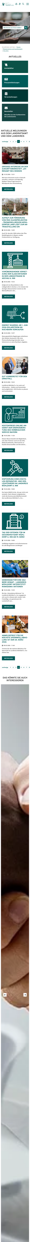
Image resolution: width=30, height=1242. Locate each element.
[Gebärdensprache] (19, 4)
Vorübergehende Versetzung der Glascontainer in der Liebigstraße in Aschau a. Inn (15, 275)
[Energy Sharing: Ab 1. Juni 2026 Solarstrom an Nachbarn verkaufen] (15, 315)
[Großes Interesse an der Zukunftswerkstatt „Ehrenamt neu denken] (15, 156)
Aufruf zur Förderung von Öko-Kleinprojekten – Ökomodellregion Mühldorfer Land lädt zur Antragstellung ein (15, 222)
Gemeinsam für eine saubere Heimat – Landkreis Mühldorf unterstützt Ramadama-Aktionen (14, 583)
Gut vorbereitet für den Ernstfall (14, 378)
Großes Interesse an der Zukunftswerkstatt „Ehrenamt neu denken (15, 169)
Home (18, 47)
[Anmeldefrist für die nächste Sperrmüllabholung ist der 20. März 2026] (15, 625)
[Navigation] (27, 4)
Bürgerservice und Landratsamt (12, 49)
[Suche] (23, 4)
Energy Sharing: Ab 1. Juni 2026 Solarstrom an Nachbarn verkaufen (15, 327)
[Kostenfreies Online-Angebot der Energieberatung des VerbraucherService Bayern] (15, 415)
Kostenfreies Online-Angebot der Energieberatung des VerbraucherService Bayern (14, 429)
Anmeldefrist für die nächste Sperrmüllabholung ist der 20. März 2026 (15, 638)
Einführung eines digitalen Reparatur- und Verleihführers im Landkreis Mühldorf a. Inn (15, 482)
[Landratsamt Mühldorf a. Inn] (7, 4)
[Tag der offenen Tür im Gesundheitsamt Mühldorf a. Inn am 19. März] (15, 522)
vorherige (5, 141)
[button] (25, 995)
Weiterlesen (8, 189)
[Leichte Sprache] (16, 4)
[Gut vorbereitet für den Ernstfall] (15, 366)
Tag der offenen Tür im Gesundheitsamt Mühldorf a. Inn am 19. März (13, 535)
